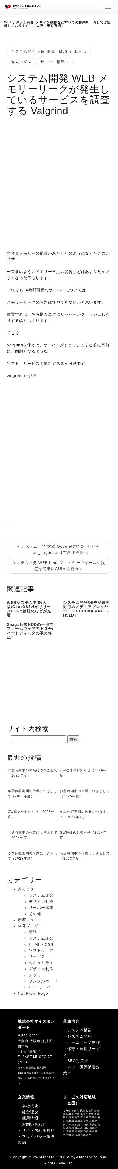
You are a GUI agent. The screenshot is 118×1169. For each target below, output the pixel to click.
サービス (37, 956)
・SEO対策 (73, 1061)
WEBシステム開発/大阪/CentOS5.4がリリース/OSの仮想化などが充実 (29, 608)
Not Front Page (33, 993)
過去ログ (26, 889)
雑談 (33, 932)
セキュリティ (41, 963)
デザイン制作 (41, 901)
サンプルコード (43, 981)
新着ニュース (30, 920)
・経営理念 (28, 1112)
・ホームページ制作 (81, 1042)
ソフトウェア (41, 950)
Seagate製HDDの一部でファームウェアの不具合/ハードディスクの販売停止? (30, 630)
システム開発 (41, 895)
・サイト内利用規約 (36, 1130)
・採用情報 (28, 1118)
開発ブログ (28, 926)
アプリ (35, 975)
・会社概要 (28, 1106)
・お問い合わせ (32, 1124)
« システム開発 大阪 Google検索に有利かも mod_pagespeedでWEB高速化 (58, 549)
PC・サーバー (42, 987)
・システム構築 (77, 1030)
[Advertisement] (59, 180)
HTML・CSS (41, 944)
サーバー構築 (41, 907)
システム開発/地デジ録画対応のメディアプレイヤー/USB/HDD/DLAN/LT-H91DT (86, 608)
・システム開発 (77, 1036)
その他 (35, 914)
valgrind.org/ (19, 375)
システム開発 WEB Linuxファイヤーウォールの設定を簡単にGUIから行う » (58, 565)
